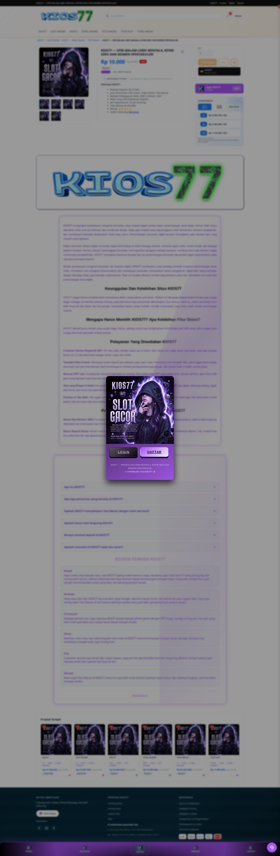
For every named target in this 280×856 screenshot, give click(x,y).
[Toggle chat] (272, 847)
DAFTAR (154, 452)
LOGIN (123, 452)
